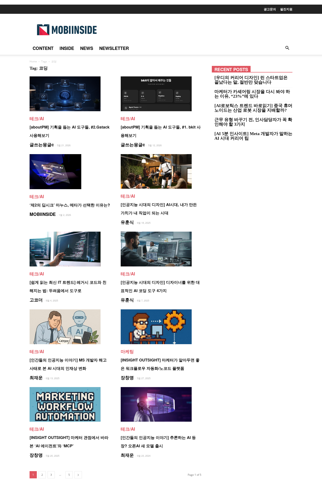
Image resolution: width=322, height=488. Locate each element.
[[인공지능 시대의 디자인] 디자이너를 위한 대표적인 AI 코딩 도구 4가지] (161, 249)
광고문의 (270, 9)
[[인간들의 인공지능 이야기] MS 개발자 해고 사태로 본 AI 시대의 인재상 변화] (70, 326)
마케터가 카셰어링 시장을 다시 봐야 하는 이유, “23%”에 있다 (252, 94)
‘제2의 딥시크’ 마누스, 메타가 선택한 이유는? (70, 205)
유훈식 (127, 222)
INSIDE (67, 48)
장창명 (127, 377)
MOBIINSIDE (43, 214)
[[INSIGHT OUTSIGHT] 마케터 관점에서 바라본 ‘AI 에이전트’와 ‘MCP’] (70, 404)
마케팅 (127, 351)
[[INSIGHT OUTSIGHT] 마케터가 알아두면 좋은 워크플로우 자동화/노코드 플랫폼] (161, 326)
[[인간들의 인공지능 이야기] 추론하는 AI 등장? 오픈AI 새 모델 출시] (161, 404)
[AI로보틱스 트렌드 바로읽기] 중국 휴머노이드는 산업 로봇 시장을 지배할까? (253, 108)
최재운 (36, 377)
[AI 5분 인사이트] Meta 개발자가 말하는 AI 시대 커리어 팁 (253, 136)
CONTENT (43, 48)
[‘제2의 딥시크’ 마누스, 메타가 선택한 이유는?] (70, 171)
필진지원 (286, 9)
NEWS (86, 48)
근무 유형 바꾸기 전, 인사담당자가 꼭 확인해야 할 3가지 (253, 122)
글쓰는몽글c (42, 144)
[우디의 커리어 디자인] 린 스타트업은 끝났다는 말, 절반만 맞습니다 (251, 80)
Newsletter (114, 48)
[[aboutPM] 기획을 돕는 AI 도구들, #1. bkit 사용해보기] (161, 93)
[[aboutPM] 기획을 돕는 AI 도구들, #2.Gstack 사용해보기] (70, 93)
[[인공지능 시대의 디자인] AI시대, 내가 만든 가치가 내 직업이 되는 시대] (161, 171)
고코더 (36, 299)
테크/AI (37, 118)
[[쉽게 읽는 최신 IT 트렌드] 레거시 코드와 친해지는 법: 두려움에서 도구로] (70, 249)
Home (33, 61)
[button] (287, 48)
